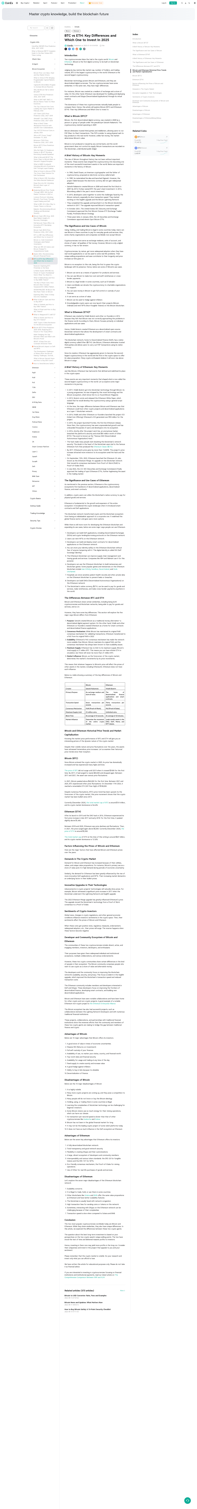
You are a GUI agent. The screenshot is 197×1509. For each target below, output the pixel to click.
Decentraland (104, 569)
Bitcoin (111, 59)
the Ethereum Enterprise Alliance (103, 1004)
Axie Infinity (85, 569)
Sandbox (94, 569)
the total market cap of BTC (97, 803)
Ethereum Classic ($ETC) (103, 447)
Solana (97, 1119)
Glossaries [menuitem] (33, 36)
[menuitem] (43, 47)
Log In (164, 3)
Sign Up (173, 3)
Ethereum (68, 62)
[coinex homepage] (8, 3)
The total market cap (73, 837)
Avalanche (87, 1119)
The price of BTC (71, 771)
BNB (95, 1195)
